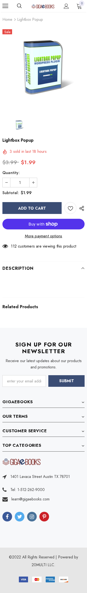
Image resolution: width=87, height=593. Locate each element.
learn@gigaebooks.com (30, 499)
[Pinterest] (44, 516)
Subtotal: (10, 193)
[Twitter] (19, 516)
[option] (43, 70)
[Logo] (42, 6)
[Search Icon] (24, 6)
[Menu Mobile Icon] (5, 6)
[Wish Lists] (70, 208)
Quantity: (11, 173)
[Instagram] (32, 516)
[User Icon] (66, 6)
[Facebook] (7, 516)
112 (14, 246)
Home (7, 19)
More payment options (43, 236)
